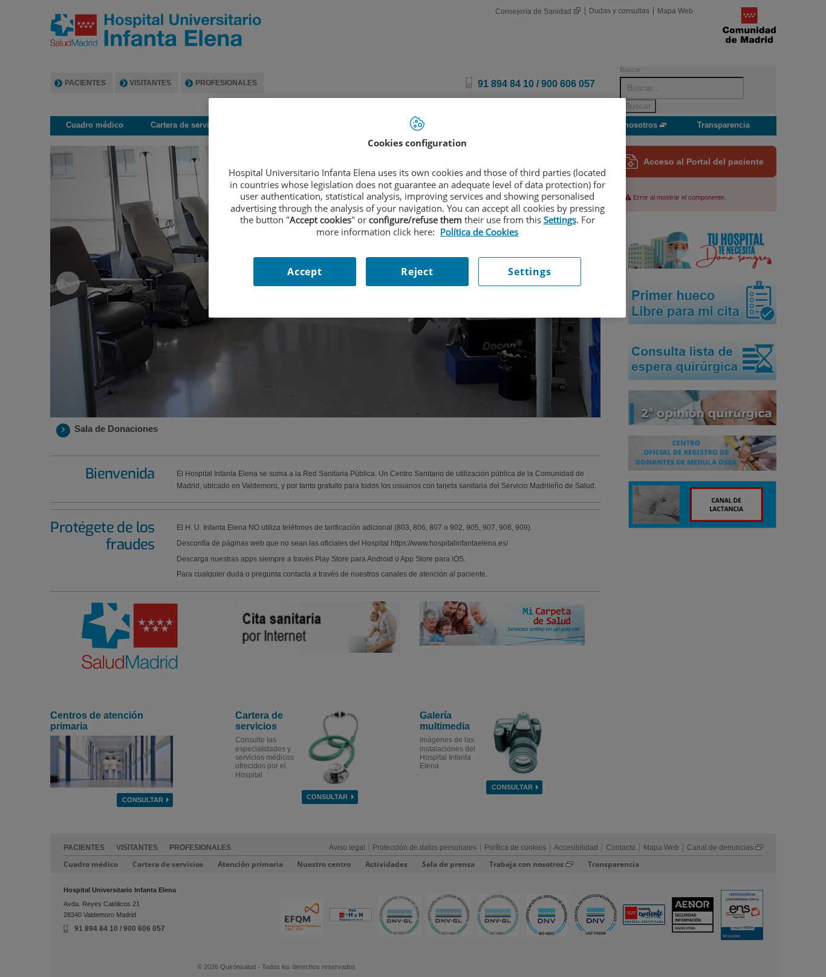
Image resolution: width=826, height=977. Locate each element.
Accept (304, 271)
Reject (417, 271)
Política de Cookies (479, 232)
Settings (529, 271)
